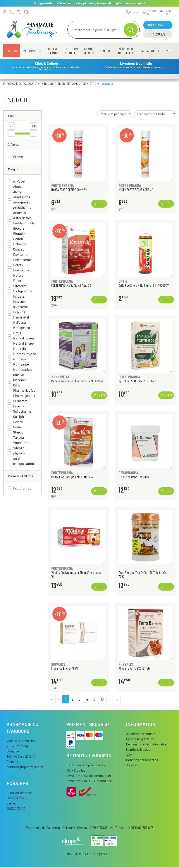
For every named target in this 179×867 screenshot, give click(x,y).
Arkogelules (21, 202)
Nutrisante (21, 364)
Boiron (18, 239)
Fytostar (19, 296)
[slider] (11, 133)
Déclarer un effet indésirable (146, 744)
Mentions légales (138, 749)
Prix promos (22, 488)
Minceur (106, 50)
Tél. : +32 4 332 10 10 (21, 756)
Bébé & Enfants (52, 50)
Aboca (17, 186)
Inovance (19, 301)
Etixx (17, 280)
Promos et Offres (20, 476)
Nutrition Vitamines (71, 50)
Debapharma (22, 259)
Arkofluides (21, 197)
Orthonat (19, 380)
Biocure (18, 228)
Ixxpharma (21, 307)
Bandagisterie (150, 50)
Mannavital (21, 317)
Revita (18, 422)
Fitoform (19, 286)
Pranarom (20, 401)
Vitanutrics (21, 442)
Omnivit (18, 375)
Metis (17, 333)
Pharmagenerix (24, 395)
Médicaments (32, 50)
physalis (19, 453)
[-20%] (78, 249)
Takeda (18, 437)
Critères (13, 144)
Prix (11, 116)
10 (102, 699)
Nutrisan (19, 359)
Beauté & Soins (89, 50)
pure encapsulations (24, 461)
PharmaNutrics (24, 390)
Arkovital (19, 212)
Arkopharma (22, 207)
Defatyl (18, 265)
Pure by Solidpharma (22, 408)
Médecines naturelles (126, 50)
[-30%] (78, 153)
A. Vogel (19, 181)
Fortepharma (22, 291)
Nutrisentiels (22, 369)
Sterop (18, 432)
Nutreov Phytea (24, 354)
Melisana (19, 322)
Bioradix (19, 233)
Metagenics (21, 327)
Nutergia (19, 348)
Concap (18, 249)
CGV (129, 754)
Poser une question (140, 739)
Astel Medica (22, 218)
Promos (12, 50)
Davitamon (21, 254)
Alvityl (17, 192)
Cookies (132, 765)
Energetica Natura (21, 272)
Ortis (16, 385)
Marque (13, 169)
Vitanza (18, 448)
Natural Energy (23, 338)
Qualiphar (20, 416)
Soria (17, 427)
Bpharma (19, 244)
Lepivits (19, 312)
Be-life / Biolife (24, 223)
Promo (18, 156)
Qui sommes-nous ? (140, 734)
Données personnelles (142, 760)
